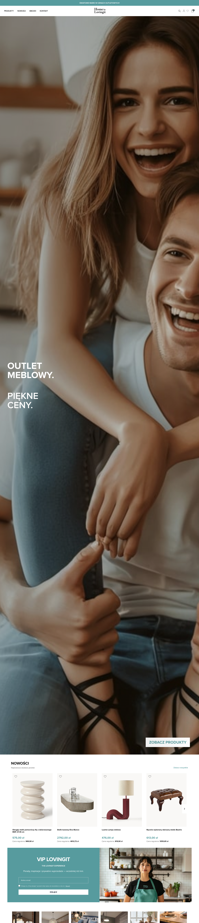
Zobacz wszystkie (181, 767)
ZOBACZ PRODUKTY (167, 742)
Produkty (9, 11)
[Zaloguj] (183, 11)
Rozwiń (68, 886)
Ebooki (32, 11)
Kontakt (44, 11)
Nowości (21, 11)
